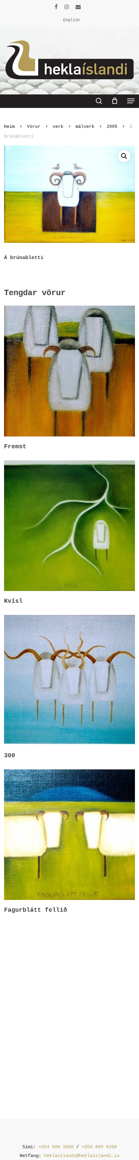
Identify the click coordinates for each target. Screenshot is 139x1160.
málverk (85, 126)
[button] (131, 100)
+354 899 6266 (99, 1147)
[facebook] (56, 6)
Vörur (33, 126)
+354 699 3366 (56, 1147)
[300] (69, 680)
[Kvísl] (69, 525)
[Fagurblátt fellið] (69, 834)
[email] (78, 6)
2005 (112, 126)
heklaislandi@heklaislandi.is (81, 1155)
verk (58, 126)
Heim (9, 126)
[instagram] (66, 6)
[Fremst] (69, 371)
